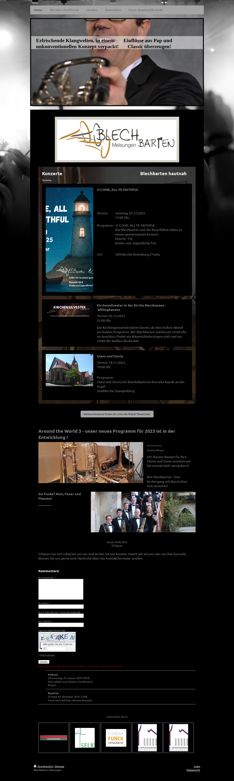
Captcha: (51, 630)
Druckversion (45, 766)
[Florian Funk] (116, 738)
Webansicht (193, 770)
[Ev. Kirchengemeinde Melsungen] (147, 737)
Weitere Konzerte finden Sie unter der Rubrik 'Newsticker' (117, 414)
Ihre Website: (45, 621)
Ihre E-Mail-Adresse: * (59, 612)
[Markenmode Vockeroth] (53, 737)
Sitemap (59, 766)
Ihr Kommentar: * (47, 577)
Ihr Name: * (44, 602)
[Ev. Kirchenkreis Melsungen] (178, 737)
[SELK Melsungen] (85, 738)
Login (197, 766)
